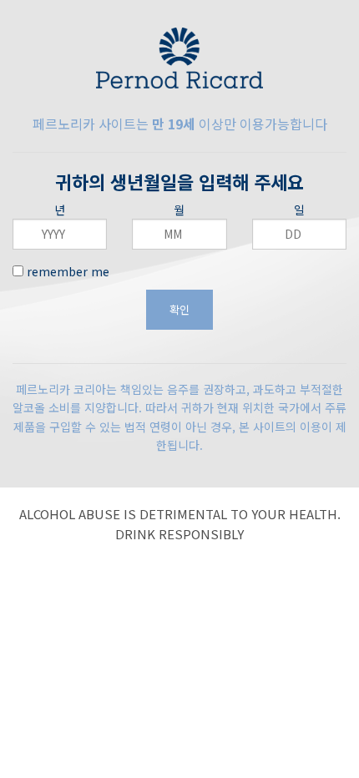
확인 (179, 309)
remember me (66, 271)
